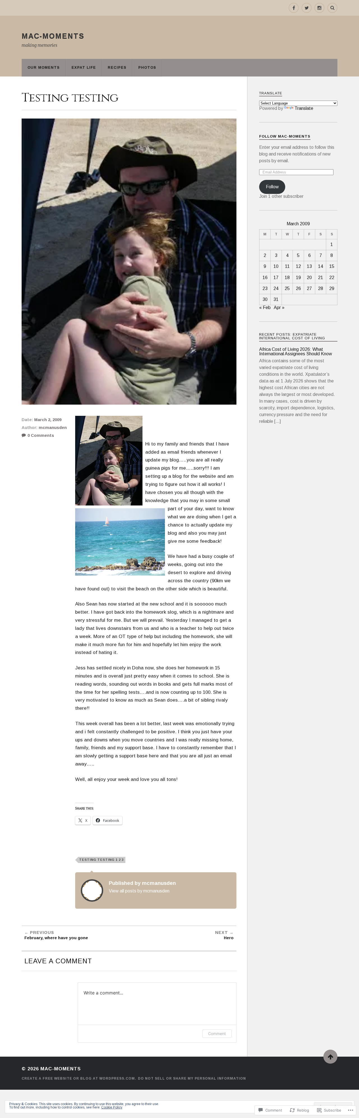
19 (298, 277)
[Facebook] (294, 8)
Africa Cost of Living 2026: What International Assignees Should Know (295, 351)
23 (265, 288)
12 (298, 266)
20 (309, 277)
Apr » (279, 307)
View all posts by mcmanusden (139, 890)
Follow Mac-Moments (284, 136)
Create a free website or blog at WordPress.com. (79, 1078)
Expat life (84, 67)
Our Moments (43, 67)
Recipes (117, 67)
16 (265, 277)
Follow (272, 186)
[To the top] (330, 1057)
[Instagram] (319, 8)
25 (287, 288)
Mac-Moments (53, 36)
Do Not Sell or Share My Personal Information (192, 1078)
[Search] (332, 8)
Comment (217, 1033)
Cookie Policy (111, 1107)
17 (276, 277)
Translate (303, 108)
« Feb (265, 307)
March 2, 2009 (47, 419)
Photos (147, 67)
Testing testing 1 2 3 (101, 859)
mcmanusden (53, 427)
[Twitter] (307, 8)
